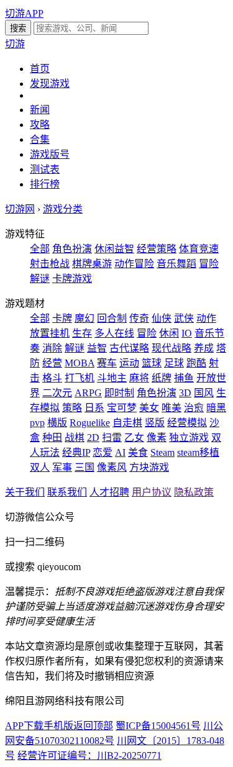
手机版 (58, 725)
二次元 (57, 393)
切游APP (24, 13)
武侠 (184, 318)
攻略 (40, 124)
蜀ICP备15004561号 (158, 725)
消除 (52, 348)
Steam (162, 452)
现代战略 (171, 348)
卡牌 (62, 318)
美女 (149, 407)
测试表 (45, 169)
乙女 (134, 437)
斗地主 (112, 378)
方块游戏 (149, 467)
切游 (15, 44)
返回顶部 (93, 725)
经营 (52, 363)
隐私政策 (194, 492)
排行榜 (45, 184)
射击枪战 (50, 263)
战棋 (75, 437)
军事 (62, 467)
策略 (72, 407)
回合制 (112, 318)
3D (185, 393)
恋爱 (102, 452)
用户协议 (151, 492)
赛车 (107, 363)
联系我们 (67, 492)
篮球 (152, 363)
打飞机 (79, 378)
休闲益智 (114, 248)
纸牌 (161, 378)
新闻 (40, 109)
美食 (138, 452)
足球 (174, 363)
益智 (97, 348)
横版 (57, 422)
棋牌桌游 (92, 263)
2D (93, 437)
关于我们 (25, 492)
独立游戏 (189, 437)
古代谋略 (129, 348)
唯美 (171, 407)
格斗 (52, 378)
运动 (129, 363)
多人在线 (114, 333)
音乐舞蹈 (176, 263)
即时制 (119, 393)
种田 (52, 437)
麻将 (139, 378)
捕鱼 (184, 378)
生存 (82, 333)
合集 (40, 139)
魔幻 (84, 318)
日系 (94, 407)
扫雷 (112, 437)
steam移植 (198, 452)
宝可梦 (122, 407)
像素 (157, 437)
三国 (84, 467)
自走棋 (127, 422)
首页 (40, 68)
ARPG (88, 393)
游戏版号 (50, 154)
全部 (40, 248)
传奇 (139, 318)
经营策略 (156, 248)
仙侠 (161, 318)
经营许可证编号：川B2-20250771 (89, 755)
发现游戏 (50, 83)
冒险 (147, 333)
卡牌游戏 (72, 278)
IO (186, 333)
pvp (37, 422)
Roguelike (90, 422)
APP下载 (24, 725)
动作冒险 (134, 263)
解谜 (75, 348)
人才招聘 (109, 492)
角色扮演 (72, 248)
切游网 (20, 209)
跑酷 (196, 363)
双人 (40, 467)
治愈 (194, 407)
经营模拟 (187, 422)
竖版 (155, 422)
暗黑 (216, 407)
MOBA (79, 363)
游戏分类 (63, 209)
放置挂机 (50, 333)
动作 (206, 318)
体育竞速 (199, 248)
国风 (204, 393)
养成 (204, 348)
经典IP (76, 452)
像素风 (112, 467)
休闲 (169, 333)
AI (120, 452)
